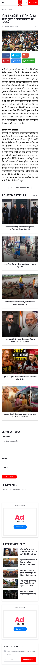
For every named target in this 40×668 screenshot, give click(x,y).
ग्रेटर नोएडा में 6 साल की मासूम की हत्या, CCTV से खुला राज (20, 265)
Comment (6, 436)
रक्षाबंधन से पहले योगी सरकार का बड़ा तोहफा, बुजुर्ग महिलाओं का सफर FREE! (20, 415)
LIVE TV (33, 2)
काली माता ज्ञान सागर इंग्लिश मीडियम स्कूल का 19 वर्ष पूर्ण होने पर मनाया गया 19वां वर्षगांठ (28, 574)
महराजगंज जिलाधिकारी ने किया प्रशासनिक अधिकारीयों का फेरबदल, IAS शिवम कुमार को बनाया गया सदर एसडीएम (28, 564)
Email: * (5, 467)
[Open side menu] (3, 2)
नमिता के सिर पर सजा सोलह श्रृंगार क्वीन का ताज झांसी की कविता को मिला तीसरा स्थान (28, 552)
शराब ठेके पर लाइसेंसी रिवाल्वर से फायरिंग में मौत (28, 592)
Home (4, 9)
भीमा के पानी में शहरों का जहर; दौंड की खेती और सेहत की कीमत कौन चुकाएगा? (28, 584)
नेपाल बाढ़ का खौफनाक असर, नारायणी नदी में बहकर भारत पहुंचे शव (20, 303)
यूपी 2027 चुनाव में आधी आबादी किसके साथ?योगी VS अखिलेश (20, 378)
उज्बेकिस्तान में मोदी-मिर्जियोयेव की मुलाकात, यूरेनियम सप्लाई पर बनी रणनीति (20, 228)
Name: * (5, 458)
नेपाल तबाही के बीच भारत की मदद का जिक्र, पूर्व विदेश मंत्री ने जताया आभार (20, 340)
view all (35, 195)
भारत (10, 9)
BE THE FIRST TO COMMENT (20, 188)
